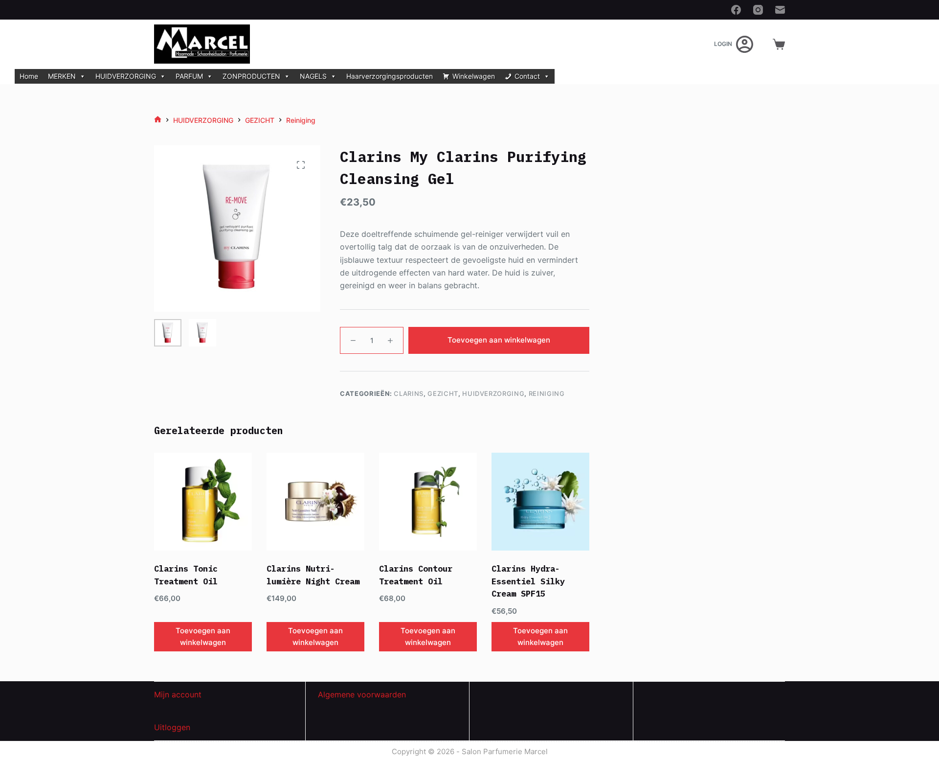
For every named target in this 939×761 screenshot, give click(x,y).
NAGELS (313, 76)
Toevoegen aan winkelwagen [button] (203, 636)
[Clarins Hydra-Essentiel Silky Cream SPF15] (540, 502)
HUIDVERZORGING (125, 76)
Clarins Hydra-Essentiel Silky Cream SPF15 (528, 581)
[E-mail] (780, 10)
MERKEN (62, 76)
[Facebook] (736, 10)
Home (29, 76)
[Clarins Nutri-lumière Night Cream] (315, 502)
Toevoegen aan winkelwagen (498, 340)
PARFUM (189, 76)
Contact (527, 76)
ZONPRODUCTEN (251, 76)
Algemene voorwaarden (362, 694)
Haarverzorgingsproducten (389, 76)
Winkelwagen (473, 76)
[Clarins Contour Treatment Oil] (428, 502)
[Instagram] (758, 10)
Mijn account (177, 694)
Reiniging (547, 393)
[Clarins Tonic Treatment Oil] (203, 502)
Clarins (409, 393)
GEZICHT (442, 393)
